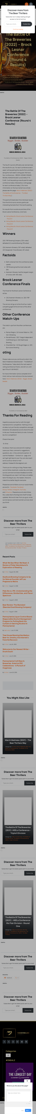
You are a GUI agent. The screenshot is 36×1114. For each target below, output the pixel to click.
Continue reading (18, 29)
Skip (22, 1110)
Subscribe (26, 24)
